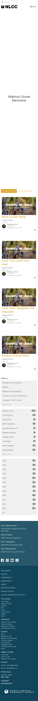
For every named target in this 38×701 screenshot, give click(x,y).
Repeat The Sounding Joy (12, 391)
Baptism (6, 387)
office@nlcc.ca (11, 668)
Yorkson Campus (6, 624)
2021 (19, 482)
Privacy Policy (7, 591)
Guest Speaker (19, 450)
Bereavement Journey (8, 659)
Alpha (3, 634)
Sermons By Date (8, 191)
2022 (19, 478)
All (3, 513)
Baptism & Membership (9, 638)
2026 (19, 461)
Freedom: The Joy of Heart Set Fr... (15, 396)
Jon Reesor (19, 441)
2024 (19, 469)
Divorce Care (5, 657)
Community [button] (6, 578)
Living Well (4, 655)
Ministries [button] (5, 581)
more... (3, 616)
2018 (19, 495)
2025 (19, 465)
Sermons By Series (25, 191)
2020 (19, 487)
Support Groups (6, 603)
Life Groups (5, 601)
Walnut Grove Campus (8, 622)
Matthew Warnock (19, 433)
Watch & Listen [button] (8, 588)
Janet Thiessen (19, 446)
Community (5, 599)
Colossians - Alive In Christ (12, 400)
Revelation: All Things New (12, 383)
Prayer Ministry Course (8, 646)
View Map (4, 531)
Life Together (5, 642)
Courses (3, 606)
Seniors (3, 614)
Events (4, 574)
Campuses (5, 619)
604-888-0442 (12, 665)
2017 (19, 500)
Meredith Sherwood (19, 428)
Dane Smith (19, 419)
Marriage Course (6, 644)
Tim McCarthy (19, 415)
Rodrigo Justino (19, 437)
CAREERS (5, 681)
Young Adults (5, 612)
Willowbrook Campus (8, 628)
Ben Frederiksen (19, 424)
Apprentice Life (6, 636)
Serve (3, 584)
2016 (19, 504)
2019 (19, 491)
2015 (19, 508)
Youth (3, 610)
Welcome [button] (5, 571)
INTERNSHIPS (6, 684)
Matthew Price (19, 411)
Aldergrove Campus (8, 626)
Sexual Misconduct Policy (13, 595)
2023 (19, 474)
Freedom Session (7, 640)
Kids (2, 608)
